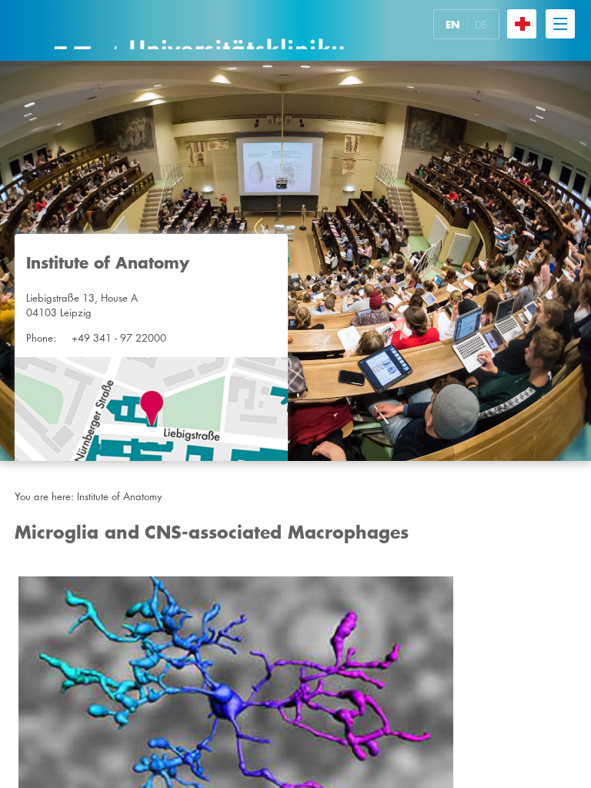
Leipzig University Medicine (198, 30)
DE (481, 25)
